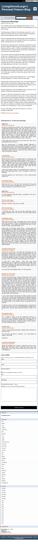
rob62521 (4, 326)
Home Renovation (5, 441)
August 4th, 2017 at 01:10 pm (8, 314)
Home (2, 17)
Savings (3, 472)
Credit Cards (4, 429)
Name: (2, 359)
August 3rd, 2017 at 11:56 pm (8, 209)
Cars (3, 425)
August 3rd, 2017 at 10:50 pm (8, 201)
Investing (3, 450)
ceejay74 (4, 155)
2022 (3, 506)
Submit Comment (18, 407)
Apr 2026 (3, 496)
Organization (4, 462)
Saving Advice (20, 538)
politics (3, 468)
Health (3, 439)
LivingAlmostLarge (7, 248)
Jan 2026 (3, 498)
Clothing (3, 427)
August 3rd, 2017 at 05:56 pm (8, 125)
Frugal (3, 437)
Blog (2, 421)
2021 (3, 508)
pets (2, 466)
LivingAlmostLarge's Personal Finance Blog (21, 537)
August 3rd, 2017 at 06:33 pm (8, 156)
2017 (3, 517)
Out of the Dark (6, 200)
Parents (3, 464)
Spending (3, 474)
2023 (3, 504)
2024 (3, 502)
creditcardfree (5, 180)
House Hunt (4, 446)
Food (3, 435)
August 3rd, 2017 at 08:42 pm (8, 192)
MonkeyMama (5, 218)
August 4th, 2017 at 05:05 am (8, 249)
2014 (3, 523)
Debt (3, 431)
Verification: (4, 379)
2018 (3, 514)
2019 (3, 512)
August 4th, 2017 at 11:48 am (8, 275)
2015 (3, 521)
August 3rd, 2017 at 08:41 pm (8, 181)
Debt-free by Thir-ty (7, 274)
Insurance (4, 448)
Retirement (4, 470)
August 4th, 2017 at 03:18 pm (8, 327)
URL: (2, 374)
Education (4, 433)
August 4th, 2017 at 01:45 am (8, 219)
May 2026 (4, 494)
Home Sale (4, 444)
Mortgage (4, 458)
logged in (11, 357)
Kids (2, 454)
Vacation (3, 478)
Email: (2, 364)
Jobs (3, 452)
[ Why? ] (16, 384)
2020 (3, 510)
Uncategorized (5, 482)
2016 (3, 519)
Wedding (3, 480)
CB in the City (5, 208)
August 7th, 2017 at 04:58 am (8, 343)
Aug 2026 (4, 488)
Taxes (3, 476)
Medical (3, 456)
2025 (3, 500)
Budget (3, 423)
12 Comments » (15, 113)
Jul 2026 (3, 490)
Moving (3, 460)
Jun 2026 (3, 492)
